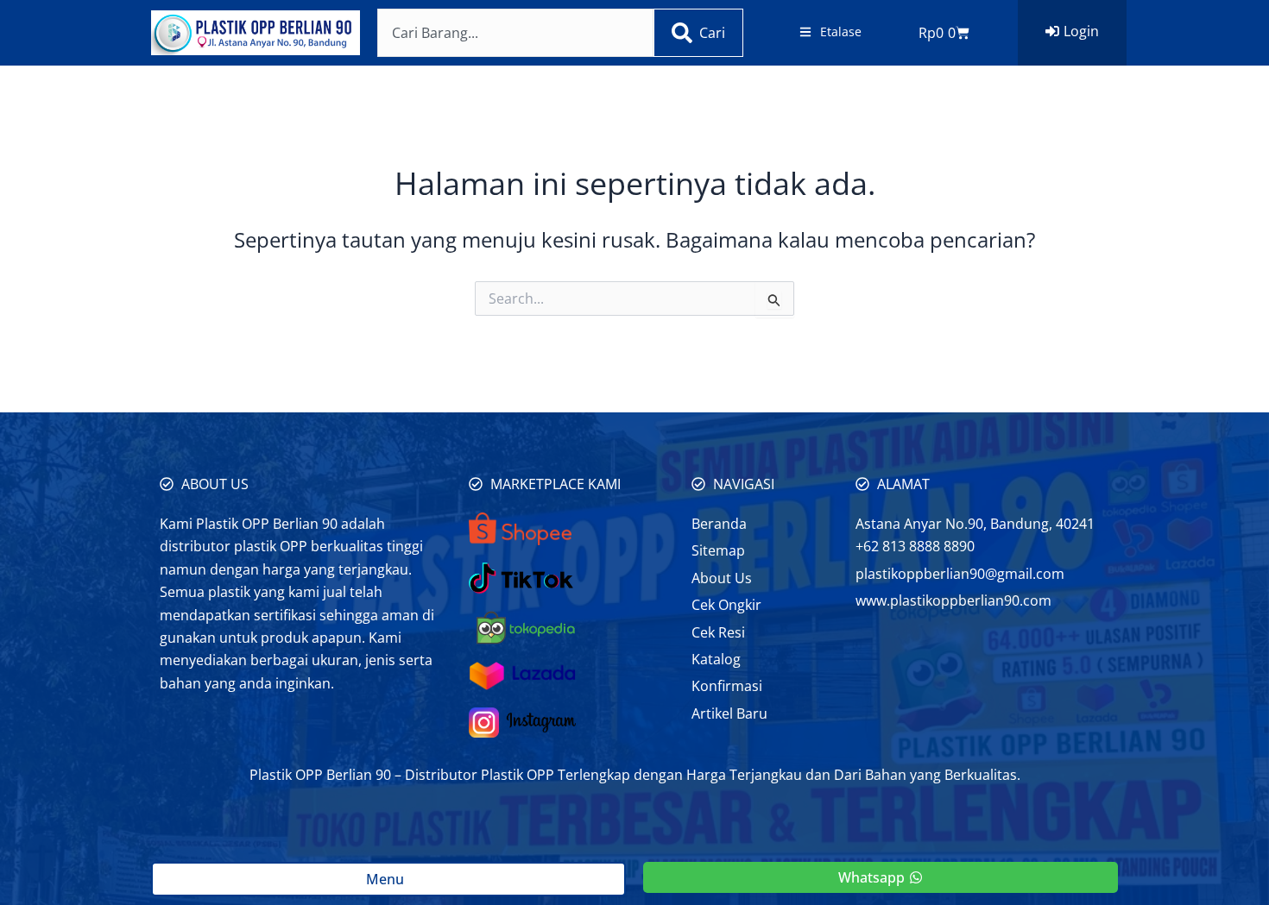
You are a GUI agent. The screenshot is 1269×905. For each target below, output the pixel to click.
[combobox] (515, 33)
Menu (388, 879)
